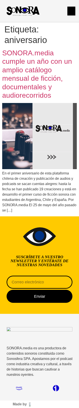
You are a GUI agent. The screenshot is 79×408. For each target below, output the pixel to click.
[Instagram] (10, 388)
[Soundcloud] (37, 388)
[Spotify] (28, 388)
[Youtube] (46, 388)
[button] (71, 11)
